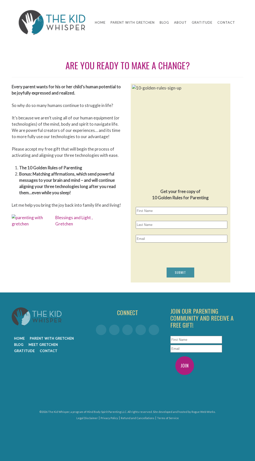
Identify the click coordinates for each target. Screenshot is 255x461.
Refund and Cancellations (137, 418)
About (180, 22)
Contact (226, 22)
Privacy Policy (109, 418)
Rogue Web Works (203, 411)
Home (100, 22)
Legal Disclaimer (87, 418)
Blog (164, 22)
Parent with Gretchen (133, 22)
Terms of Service (168, 418)
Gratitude (202, 22)
